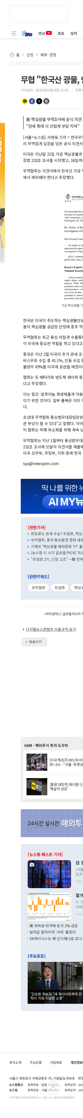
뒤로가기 (35, 642)
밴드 (46, 101)
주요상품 (36, 1062)
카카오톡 (25, 101)
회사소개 (15, 1062)
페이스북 (32, 101)
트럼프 (60, 587)
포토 (61, 33)
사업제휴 (56, 1062)
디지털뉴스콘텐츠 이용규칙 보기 (51, 629)
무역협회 (38, 587)
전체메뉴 (13, 33)
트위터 (39, 101)
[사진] (49, 873)
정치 (73, 33)
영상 (41, 33)
